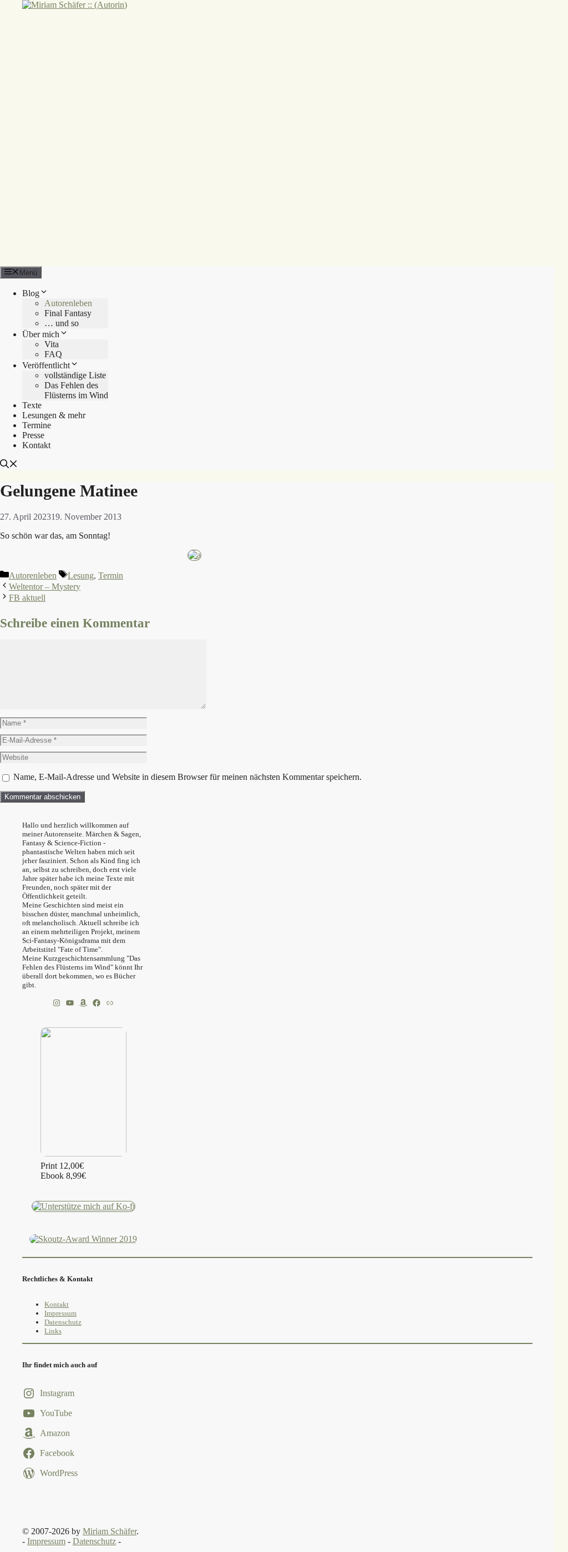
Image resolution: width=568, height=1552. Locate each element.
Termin (110, 575)
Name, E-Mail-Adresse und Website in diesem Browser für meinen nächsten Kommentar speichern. (187, 777)
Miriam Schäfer (109, 1531)
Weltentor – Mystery (44, 586)
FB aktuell (27, 597)
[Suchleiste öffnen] (9, 465)
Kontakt (36, 445)
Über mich (40, 334)
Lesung (81, 575)
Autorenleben (68, 303)
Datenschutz (63, 1322)
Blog (30, 293)
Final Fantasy (68, 313)
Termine (36, 425)
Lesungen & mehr (53, 415)
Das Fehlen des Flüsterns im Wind (76, 390)
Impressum (60, 1313)
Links (53, 1331)
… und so (61, 323)
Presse (33, 435)
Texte (32, 405)
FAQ (53, 354)
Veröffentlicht (46, 365)
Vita (51, 344)
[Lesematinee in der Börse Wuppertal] (194, 555)
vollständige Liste (75, 375)
